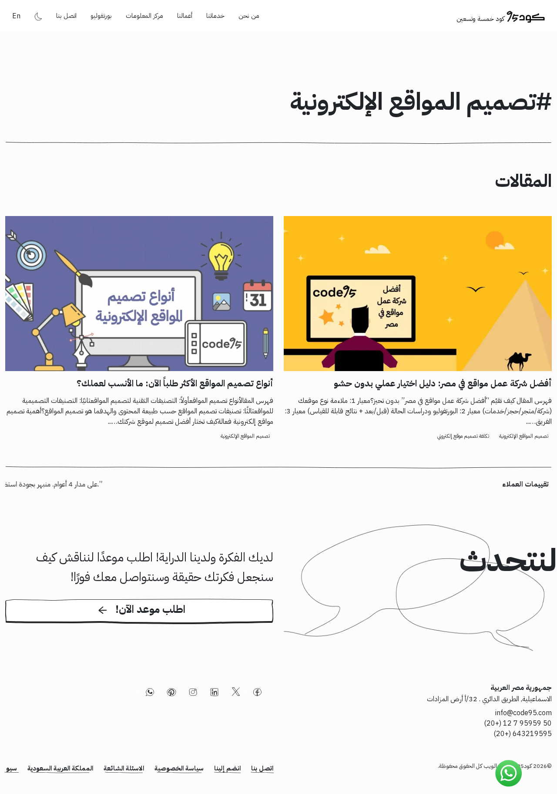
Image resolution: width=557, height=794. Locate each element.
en (16, 16)
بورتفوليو (101, 15)
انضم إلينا (227, 768)
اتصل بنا (66, 15)
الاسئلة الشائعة (124, 768)
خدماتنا (215, 15)
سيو (11, 768)
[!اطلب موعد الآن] (139, 622)
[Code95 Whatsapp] (508, 773)
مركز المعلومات (144, 15)
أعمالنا (184, 15)
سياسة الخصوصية (179, 768)
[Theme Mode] (38, 16)
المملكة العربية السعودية (60, 768)
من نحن (248, 15)
